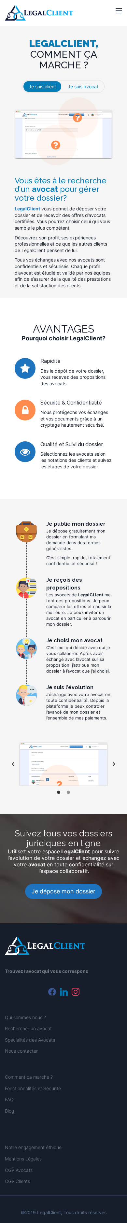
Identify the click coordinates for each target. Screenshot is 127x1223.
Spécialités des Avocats (30, 1040)
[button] (119, 11)
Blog (9, 1111)
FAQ (9, 1099)
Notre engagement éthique (33, 1147)
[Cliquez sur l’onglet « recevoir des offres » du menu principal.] (78, 117)
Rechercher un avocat (28, 1028)
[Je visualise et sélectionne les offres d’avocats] (59, 784)
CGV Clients (17, 1181)
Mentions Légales (23, 1158)
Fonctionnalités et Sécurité (33, 1088)
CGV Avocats (19, 1170)
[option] (63, 764)
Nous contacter (21, 1051)
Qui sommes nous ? (25, 1017)
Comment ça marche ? (29, 1077)
